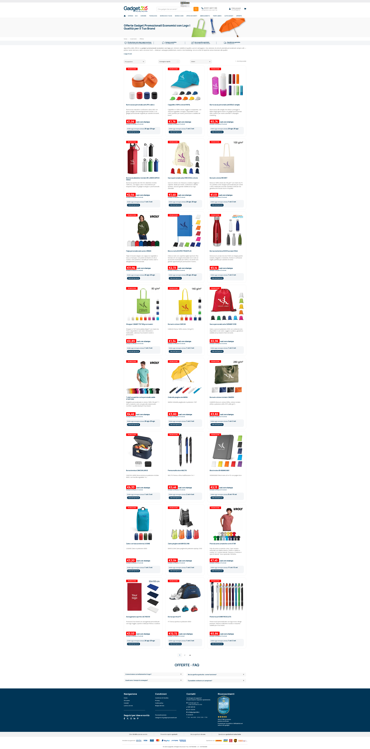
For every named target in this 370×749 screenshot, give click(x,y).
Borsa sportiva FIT (174, 617)
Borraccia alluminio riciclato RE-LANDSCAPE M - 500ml (143, 179)
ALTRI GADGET (229, 16)
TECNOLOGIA (153, 16)
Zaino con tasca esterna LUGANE (138, 544)
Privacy (157, 700)
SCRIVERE (143, 16)
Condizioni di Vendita (161, 698)
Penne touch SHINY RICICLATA (220, 617)
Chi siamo (127, 700)
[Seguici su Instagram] (131, 719)
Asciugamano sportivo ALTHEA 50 (138, 617)
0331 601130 (210, 8)
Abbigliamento (205, 16)
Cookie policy (159, 703)
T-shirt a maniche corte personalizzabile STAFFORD (140, 398)
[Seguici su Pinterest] (138, 719)
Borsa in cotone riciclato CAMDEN (222, 397)
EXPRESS (130, 16)
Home (125, 698)
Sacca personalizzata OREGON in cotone (183, 178)
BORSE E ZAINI (179, 16)
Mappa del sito (159, 705)
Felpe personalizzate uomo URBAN (138, 251)
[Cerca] (195, 9)
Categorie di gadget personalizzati (166, 717)
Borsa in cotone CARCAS (177, 324)
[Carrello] (244, 9)
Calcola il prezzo (133, 132)
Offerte (239, 16)
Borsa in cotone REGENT (218, 178)
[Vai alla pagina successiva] (190, 655)
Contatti (126, 703)
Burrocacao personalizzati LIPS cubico (140, 105)
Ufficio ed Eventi (191, 16)
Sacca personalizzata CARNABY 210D (223, 324)
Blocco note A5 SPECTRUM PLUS (179, 251)
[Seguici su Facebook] (125, 719)
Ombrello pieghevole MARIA (178, 397)
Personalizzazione (160, 715)
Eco (136, 16)
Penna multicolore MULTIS (177, 470)
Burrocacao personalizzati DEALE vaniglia (225, 105)
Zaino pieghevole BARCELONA (178, 544)
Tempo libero (217, 16)
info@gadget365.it (193, 712)
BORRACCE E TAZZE (166, 16)
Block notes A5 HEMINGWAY (219, 470)
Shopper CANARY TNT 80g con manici (139, 324)
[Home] (125, 16)
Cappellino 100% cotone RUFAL (179, 105)
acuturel (190, 715)
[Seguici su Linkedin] (135, 719)
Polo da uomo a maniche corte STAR (223, 544)
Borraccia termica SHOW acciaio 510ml (224, 251)
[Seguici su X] (128, 719)
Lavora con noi (128, 705)
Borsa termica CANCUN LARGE (137, 470)
